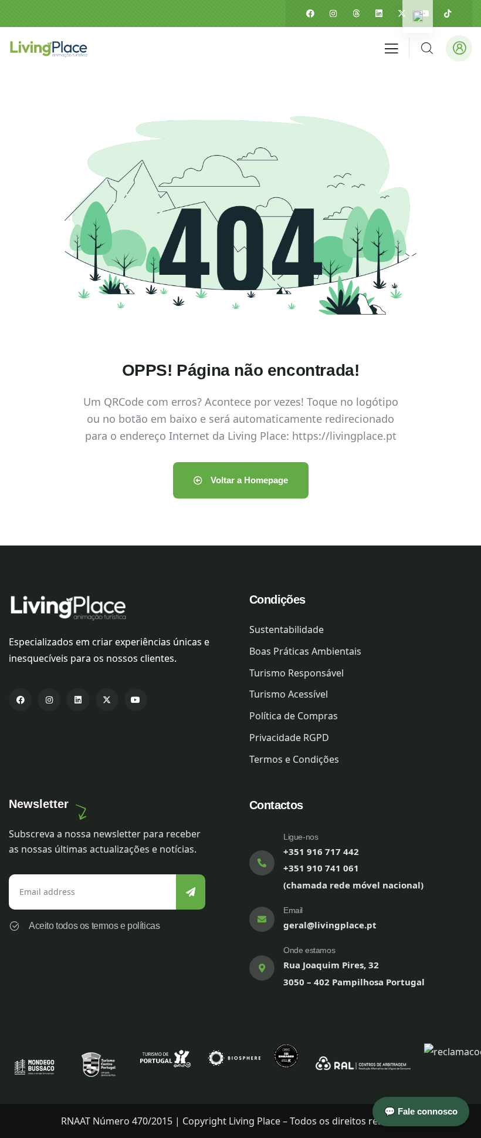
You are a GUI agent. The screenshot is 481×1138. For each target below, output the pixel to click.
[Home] (48, 48)
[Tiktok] (447, 13)
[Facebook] (310, 13)
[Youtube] (135, 699)
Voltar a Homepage (248, 480)
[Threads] (356, 13)
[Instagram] (333, 13)
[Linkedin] (379, 13)
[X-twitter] (402, 13)
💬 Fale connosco (421, 1111)
